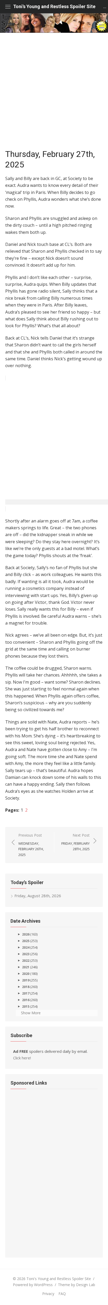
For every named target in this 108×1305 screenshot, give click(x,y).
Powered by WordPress (33, 1284)
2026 (25, 934)
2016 (25, 999)
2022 (25, 960)
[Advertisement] (54, 89)
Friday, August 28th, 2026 (37, 895)
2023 (25, 954)
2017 (25, 993)
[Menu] (8, 6)
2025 (25, 940)
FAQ (62, 1293)
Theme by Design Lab (76, 1284)
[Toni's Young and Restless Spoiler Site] (54, 23)
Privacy (48, 1293)
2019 (25, 980)
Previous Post (31, 845)
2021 (25, 967)
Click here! (22, 1057)
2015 (25, 1006)
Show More (31, 1012)
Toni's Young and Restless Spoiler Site (54, 6)
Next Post (75, 842)
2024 (25, 947)
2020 (25, 973)
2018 (25, 986)
